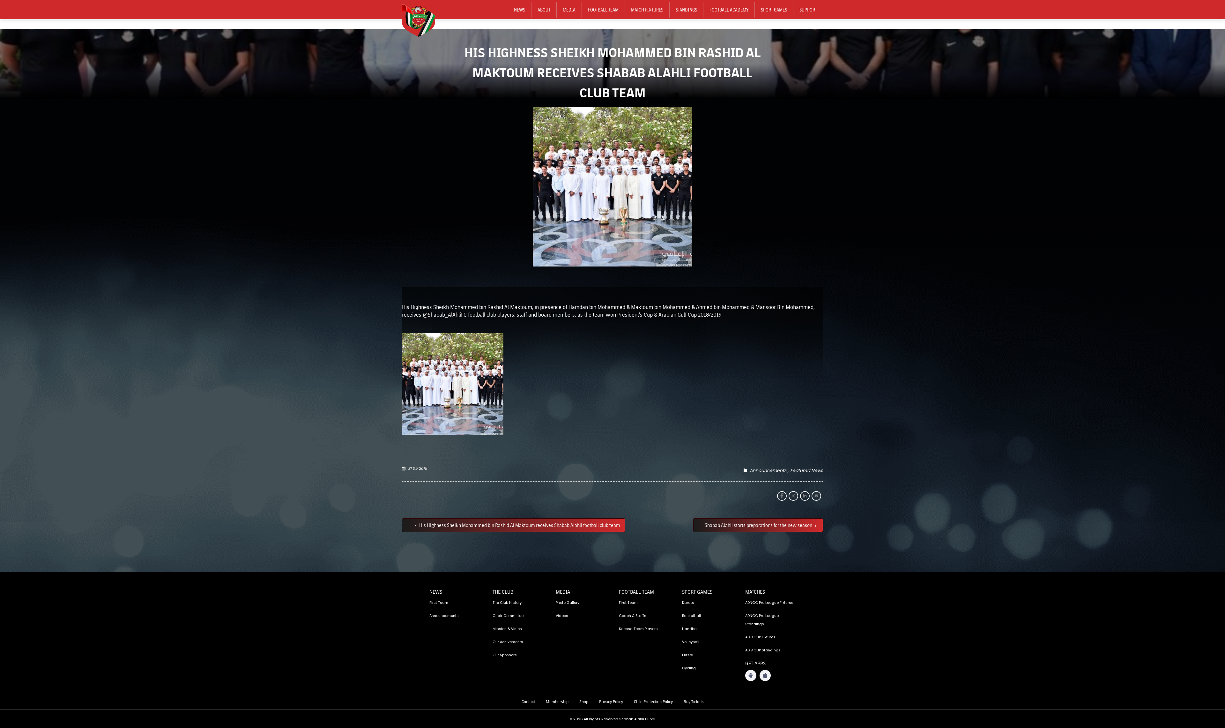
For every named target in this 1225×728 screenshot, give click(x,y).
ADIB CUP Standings (763, 650)
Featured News (806, 470)
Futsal (687, 654)
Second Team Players (638, 628)
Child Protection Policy (653, 701)
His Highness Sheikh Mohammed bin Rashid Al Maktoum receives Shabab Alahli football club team (519, 525)
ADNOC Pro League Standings (762, 620)
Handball (690, 628)
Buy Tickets (694, 701)
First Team (438, 602)
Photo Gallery (567, 602)
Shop (583, 701)
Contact (528, 701)
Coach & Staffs (632, 615)
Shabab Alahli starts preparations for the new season (759, 525)
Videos (562, 615)
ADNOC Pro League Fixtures (769, 602)
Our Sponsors (505, 654)
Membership (557, 701)
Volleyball (690, 641)
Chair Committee (508, 615)
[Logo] (422, 19)
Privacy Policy (611, 701)
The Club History (507, 602)
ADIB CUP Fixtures (760, 637)
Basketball (691, 615)
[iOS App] (765, 675)
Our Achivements (508, 641)
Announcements (768, 470)
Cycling (689, 668)
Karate (688, 602)
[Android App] (750, 675)
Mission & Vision (507, 628)
